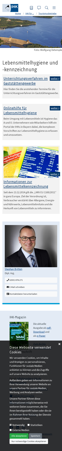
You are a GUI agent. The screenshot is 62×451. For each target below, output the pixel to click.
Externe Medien (20, 430)
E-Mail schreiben (17, 287)
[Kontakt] (39, 8)
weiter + (55, 78)
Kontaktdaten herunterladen (23, 293)
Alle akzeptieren (19, 435)
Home (18, 13)
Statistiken (36, 425)
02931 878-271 (16, 280)
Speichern (35, 435)
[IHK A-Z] (32, 8)
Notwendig (18, 425)
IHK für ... (29, 13)
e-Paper (41, 336)
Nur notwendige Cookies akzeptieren (28, 441)
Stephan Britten (13, 269)
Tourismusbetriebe (47, 13)
